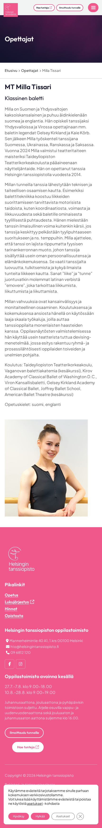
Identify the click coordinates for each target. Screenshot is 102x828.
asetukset (35, 803)
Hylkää (40, 816)
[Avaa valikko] (93, 7)
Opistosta (14, 615)
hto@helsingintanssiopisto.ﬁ (34, 646)
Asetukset (63, 816)
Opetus (11, 594)
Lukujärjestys (17, 601)
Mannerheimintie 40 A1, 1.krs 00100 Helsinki (46, 640)
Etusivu (11, 70)
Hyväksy (18, 816)
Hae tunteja (42, 7)
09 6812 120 (20, 652)
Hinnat (11, 608)
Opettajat (29, 70)
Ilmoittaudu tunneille (69, 7)
